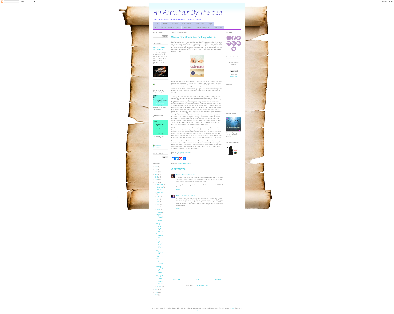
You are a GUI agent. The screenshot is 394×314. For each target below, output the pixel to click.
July (158, 199)
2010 (156, 295)
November (160, 187)
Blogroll (210, 24)
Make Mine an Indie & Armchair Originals (167, 28)
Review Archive (186, 24)
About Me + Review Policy (170, 24)
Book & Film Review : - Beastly (159, 261)
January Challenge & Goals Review (159, 269)
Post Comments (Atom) (201, 285)
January (159, 286)
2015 (156, 177)
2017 (156, 172)
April (158, 207)
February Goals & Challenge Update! (159, 218)
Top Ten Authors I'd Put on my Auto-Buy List (159, 227)
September (160, 192)
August (159, 196)
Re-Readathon (188, 28)
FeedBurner (233, 76)
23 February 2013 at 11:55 (187, 195)
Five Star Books (199, 24)
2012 (156, 289)
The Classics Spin (159, 252)
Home (156, 24)
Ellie (177, 195)
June (158, 202)
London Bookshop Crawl (203, 28)
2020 (156, 169)
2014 (156, 179)
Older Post (218, 279)
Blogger (197, 310)
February (159, 212)
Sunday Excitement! (159, 235)
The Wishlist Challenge (183, 152)
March (159, 209)
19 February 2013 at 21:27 (188, 175)
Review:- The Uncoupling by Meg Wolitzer (159, 244)
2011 (156, 292)
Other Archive (218, 28)
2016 (156, 174)
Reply (178, 189)
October (159, 190)
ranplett (232, 308)
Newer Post (176, 279)
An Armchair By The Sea (187, 12)
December (160, 184)
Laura (178, 175)
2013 (156, 182)
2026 (156, 166)
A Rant (158, 256)
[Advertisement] (197, 258)
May (158, 204)
